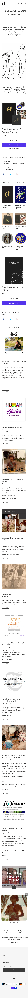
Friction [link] (3, 847)
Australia (4, 937)
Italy (23, 937)
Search (5, 955)
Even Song (11, 992)
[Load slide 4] (14, 922)
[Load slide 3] (13, 922)
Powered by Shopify (18, 992)
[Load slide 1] (10, 922)
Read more (6, 391)
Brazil (7, 937)
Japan (26, 937)
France (15, 937)
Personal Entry (5, 789)
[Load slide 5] (16, 922)
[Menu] (25, 3)
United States (16, 939)
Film (8, 554)
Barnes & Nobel (14, 942)
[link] (6, 435)
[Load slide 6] (17, 922)
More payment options (14, 148)
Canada (11, 937)
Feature (4, 498)
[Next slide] (24, 922)
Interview (9, 498)
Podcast (14, 498)
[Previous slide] (4, 922)
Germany (19, 937)
